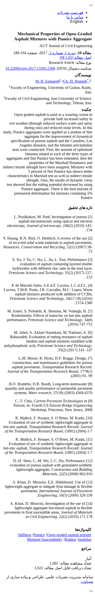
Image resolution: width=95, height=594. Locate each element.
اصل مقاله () (75, 57)
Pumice (39, 535)
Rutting (70, 539)
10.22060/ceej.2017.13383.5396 (30, 68)
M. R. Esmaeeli (47, 81)
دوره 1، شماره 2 (62, 53)
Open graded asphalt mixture (69, 535)
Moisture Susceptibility (44, 539)
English (76, 21)
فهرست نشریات (70, 12)
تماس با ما (74, 17)
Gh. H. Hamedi (76, 81)
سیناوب (87, 581)
